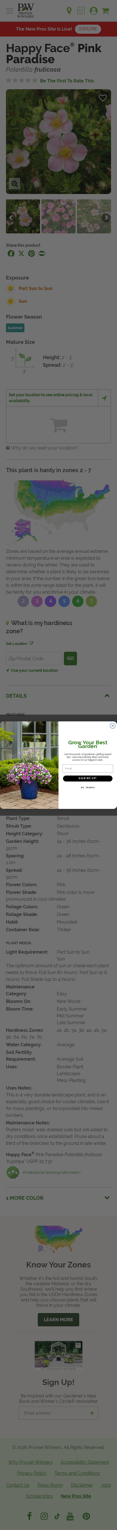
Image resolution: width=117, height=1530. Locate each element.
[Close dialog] (113, 725)
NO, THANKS (88, 787)
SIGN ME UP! (88, 778)
